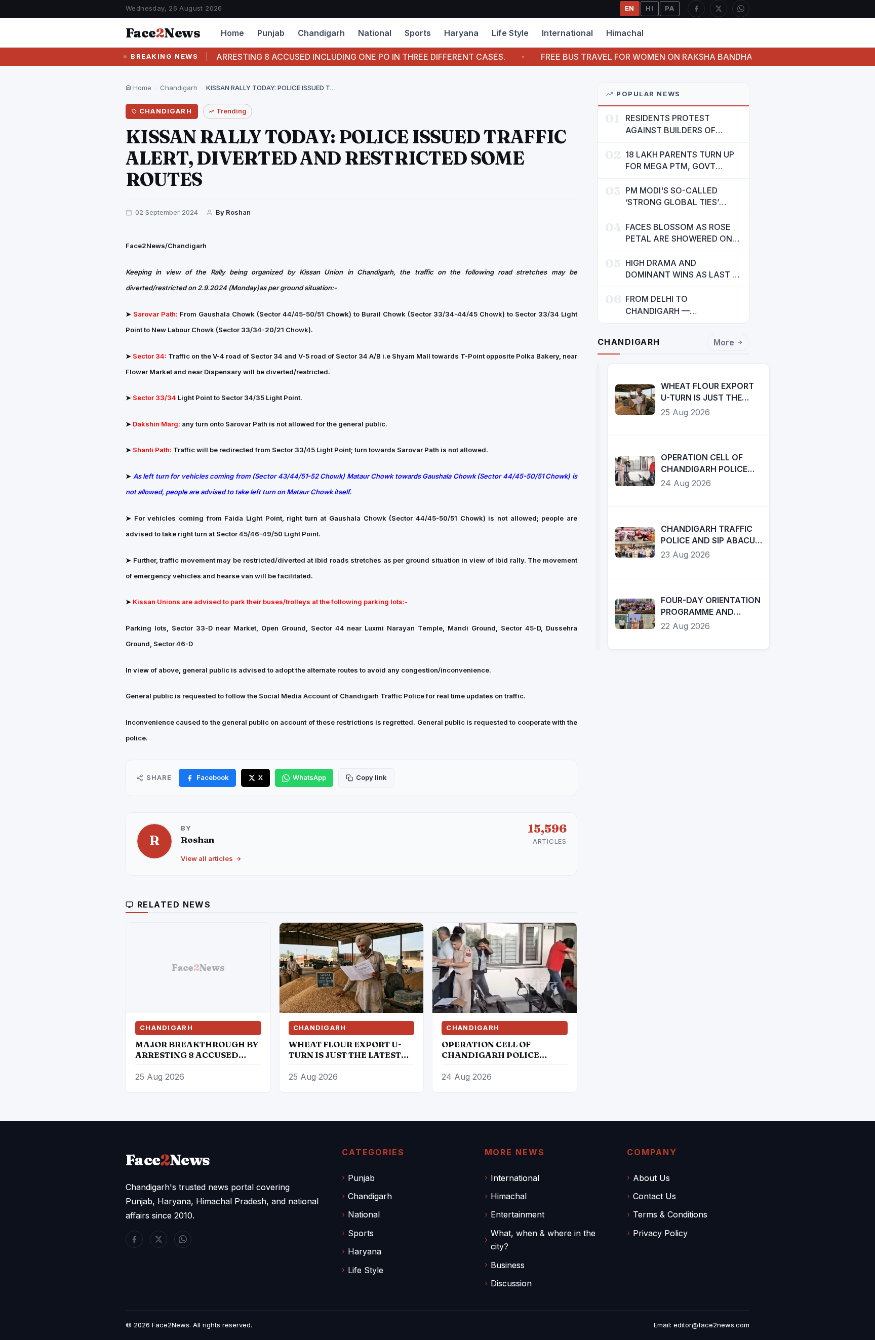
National (374, 33)
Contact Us (654, 1196)
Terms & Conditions (670, 1214)
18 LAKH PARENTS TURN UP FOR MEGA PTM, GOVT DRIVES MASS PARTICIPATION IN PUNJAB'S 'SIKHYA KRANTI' (682, 160)
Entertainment (517, 1214)
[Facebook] (696, 8)
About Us (651, 1178)
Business (508, 1265)
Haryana (461, 33)
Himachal (625, 33)
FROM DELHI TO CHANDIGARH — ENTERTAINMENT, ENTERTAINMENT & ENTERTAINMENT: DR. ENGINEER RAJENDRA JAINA (681, 305)
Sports (418, 33)
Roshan (197, 839)
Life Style (510, 33)
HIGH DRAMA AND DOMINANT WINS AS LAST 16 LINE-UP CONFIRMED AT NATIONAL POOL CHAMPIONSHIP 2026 (683, 269)
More (723, 342)
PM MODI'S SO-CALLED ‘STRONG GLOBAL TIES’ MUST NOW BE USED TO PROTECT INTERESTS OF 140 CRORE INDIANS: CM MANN (682, 196)
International (567, 33)
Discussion (511, 1283)
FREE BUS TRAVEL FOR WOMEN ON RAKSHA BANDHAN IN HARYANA (599, 57)
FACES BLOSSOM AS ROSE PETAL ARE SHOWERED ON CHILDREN (678, 233)
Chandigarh (321, 33)
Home (232, 33)
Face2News (170, 1325)
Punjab (271, 33)
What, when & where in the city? (543, 1239)
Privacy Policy (660, 1233)
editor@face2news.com (711, 1325)
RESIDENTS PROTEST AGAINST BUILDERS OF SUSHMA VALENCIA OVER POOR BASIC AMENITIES (676, 124)
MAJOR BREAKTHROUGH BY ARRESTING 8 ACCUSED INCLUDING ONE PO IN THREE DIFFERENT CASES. (227, 57)
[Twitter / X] (718, 8)
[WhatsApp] (740, 8)
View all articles (207, 858)
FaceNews (168, 1160)
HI (650, 8)
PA (669, 8)
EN (630, 8)
